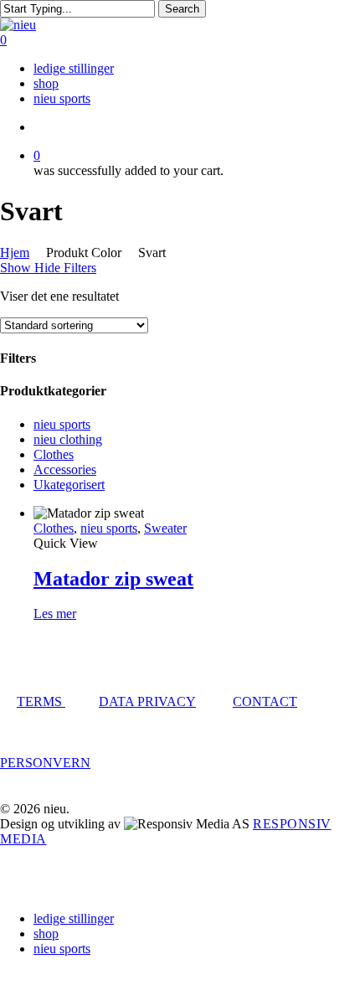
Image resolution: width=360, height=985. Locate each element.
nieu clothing (67, 439)
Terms (41, 701)
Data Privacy (147, 701)
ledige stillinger (73, 918)
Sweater (165, 528)
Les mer (54, 613)
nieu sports (61, 424)
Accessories (64, 469)
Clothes (53, 454)
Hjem (14, 252)
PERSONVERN (45, 763)
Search (182, 9)
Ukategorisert (69, 484)
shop (46, 933)
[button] (5, 977)
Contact (265, 701)
